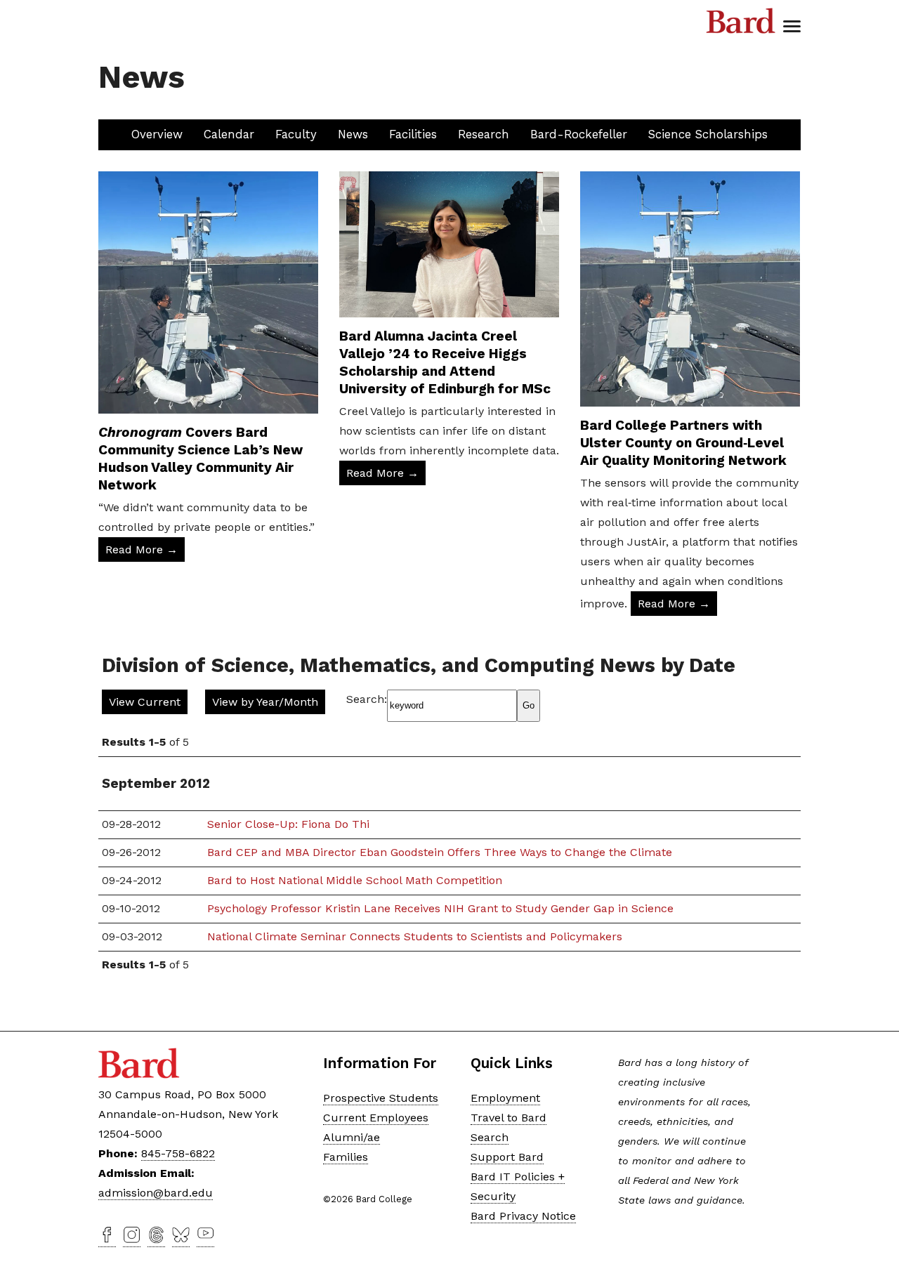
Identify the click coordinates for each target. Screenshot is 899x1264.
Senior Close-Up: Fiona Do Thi (288, 824)
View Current (145, 702)
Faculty (296, 134)
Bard (741, 21)
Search (489, 1137)
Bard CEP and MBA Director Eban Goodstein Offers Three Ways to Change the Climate (439, 852)
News (353, 134)
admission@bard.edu (155, 1192)
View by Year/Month (265, 702)
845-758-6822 (178, 1153)
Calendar (229, 134)
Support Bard (507, 1157)
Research (483, 134)
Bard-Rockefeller (578, 134)
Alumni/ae (351, 1137)
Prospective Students (380, 1098)
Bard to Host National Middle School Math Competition (354, 880)
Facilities (413, 134)
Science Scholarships (708, 134)
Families (345, 1157)
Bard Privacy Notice (523, 1216)
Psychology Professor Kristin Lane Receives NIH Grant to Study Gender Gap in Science (440, 908)
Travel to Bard (508, 1117)
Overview (157, 134)
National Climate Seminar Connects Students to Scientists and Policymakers (414, 936)
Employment (505, 1098)
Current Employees (375, 1117)
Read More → (141, 549)
